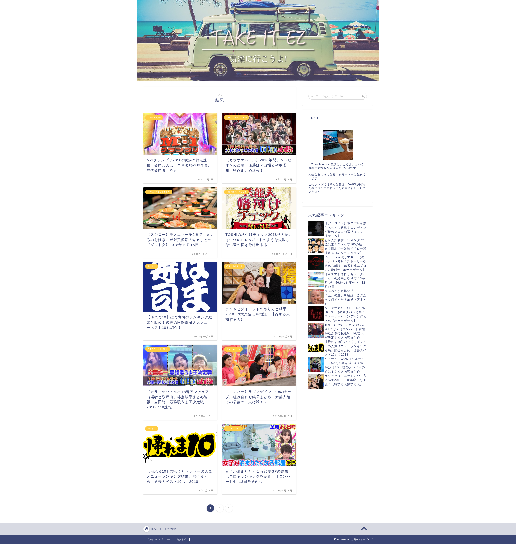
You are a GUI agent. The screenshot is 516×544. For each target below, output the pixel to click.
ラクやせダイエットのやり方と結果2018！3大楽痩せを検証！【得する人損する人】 (345, 380)
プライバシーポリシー (158, 539)
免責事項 (181, 539)
